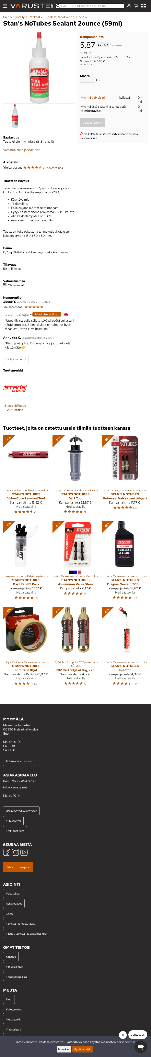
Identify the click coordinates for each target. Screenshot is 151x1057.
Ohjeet (10, 913)
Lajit (7, 17)
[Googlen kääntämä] (17, 315)
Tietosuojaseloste (16, 976)
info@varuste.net (15, 787)
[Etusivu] (33, 6)
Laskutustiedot (15, 831)
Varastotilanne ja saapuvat (21, 150)
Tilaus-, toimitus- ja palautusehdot (26, 933)
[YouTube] (24, 853)
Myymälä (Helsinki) (94, 97)
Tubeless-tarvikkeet (59, 17)
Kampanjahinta (92, 37)
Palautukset (13, 893)
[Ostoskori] (136, 6)
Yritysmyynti (13, 821)
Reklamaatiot (14, 903)
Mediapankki (13, 1019)
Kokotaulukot (14, 1009)
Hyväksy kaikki (82, 1049)
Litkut (81, 17)
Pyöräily (20, 17)
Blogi (9, 999)
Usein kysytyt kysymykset (21, 811)
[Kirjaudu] (129, 6)
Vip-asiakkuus (14, 966)
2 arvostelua (53, 168)
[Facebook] (6, 853)
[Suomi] (144, 6)
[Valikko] (5, 6)
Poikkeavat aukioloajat (19, 761)
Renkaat (36, 17)
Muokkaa (63, 1049)
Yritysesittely (13, 1029)
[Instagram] (15, 853)
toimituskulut (117, 45)
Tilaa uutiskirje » (17, 867)
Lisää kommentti (16, 359)
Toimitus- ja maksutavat (20, 923)
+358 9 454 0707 (23, 781)
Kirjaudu (11, 956)
